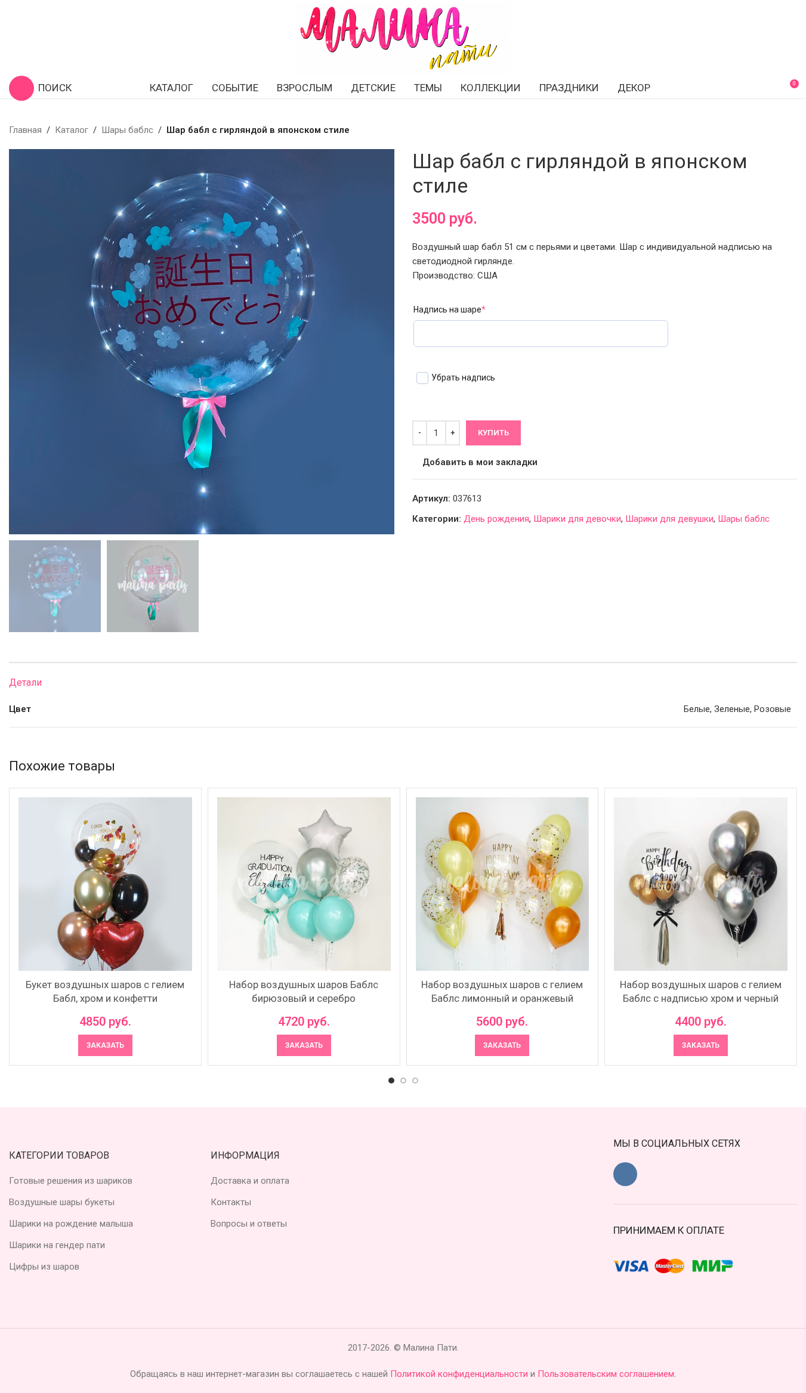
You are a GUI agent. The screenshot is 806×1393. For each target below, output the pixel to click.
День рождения (496, 518)
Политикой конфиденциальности (460, 1374)
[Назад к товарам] (775, 130)
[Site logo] (403, 38)
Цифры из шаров (44, 1266)
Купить (493, 432)
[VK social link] (625, 1174)
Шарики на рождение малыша (71, 1223)
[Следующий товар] (790, 130)
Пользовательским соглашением (606, 1374)
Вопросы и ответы (249, 1223)
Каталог (71, 130)
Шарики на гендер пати (57, 1245)
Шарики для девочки (577, 518)
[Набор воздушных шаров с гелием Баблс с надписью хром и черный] (701, 884)
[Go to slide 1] (391, 1081)
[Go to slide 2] (403, 1081)
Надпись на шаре (449, 309)
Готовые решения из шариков (70, 1180)
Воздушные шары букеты (62, 1202)
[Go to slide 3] (415, 1081)
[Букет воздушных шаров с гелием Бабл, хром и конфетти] (105, 884)
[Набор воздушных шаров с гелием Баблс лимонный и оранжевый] (502, 884)
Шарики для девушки (669, 518)
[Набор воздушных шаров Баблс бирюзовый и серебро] (304, 884)
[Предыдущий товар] (761, 130)
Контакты (231, 1202)
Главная (25, 130)
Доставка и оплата (250, 1180)
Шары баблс (127, 130)
